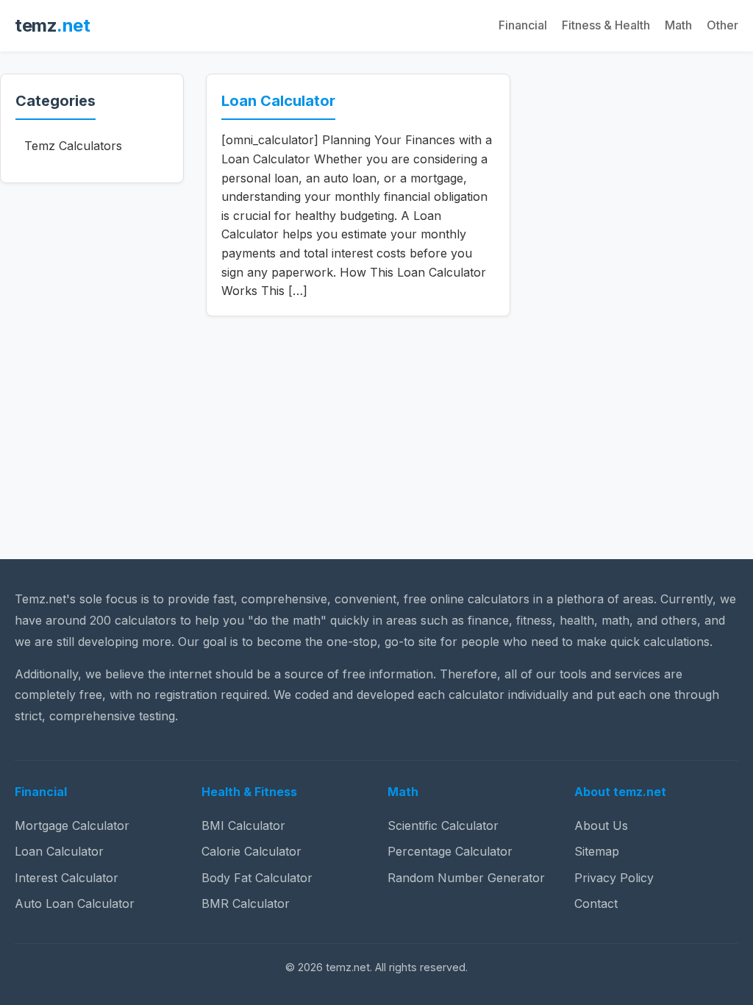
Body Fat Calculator (257, 877)
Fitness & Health (606, 25)
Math (678, 25)
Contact (596, 903)
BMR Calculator (245, 903)
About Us (601, 825)
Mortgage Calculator (72, 825)
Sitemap (596, 851)
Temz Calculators (73, 145)
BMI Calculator (243, 825)
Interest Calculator (66, 877)
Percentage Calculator (450, 851)
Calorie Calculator (251, 851)
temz (52, 25)
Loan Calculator (278, 101)
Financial (523, 25)
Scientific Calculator (443, 825)
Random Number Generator (466, 877)
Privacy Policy (614, 877)
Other (722, 25)
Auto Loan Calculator (75, 903)
